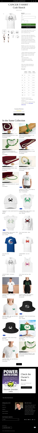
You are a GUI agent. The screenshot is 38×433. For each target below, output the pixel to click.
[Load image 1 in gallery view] (4, 32)
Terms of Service (5, 413)
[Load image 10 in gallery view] (8, 40)
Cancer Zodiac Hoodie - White (24, 232)
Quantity (22, 19)
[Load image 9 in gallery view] (4, 40)
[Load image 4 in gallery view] (17, 32)
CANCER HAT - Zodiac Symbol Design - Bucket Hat (9, 338)
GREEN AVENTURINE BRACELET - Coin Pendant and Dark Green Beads (26, 136)
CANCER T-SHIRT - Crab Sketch (8, 274)
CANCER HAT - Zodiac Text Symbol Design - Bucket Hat (27, 317)
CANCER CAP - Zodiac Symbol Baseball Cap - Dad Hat (10, 211)
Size (22, 15)
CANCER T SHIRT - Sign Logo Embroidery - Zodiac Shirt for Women (10, 317)
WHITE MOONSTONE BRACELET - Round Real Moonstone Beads (10, 136)
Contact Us (4, 407)
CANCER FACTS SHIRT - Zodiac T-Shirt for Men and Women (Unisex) (27, 190)
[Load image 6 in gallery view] (8, 36)
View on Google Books (26, 387)
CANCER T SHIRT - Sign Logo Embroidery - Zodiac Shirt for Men (10, 359)
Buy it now (28, 27)
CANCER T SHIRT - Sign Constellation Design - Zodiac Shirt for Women (26, 295)
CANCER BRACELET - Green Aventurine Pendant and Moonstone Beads (26, 168)
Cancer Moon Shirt (5, 253)
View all (19, 364)
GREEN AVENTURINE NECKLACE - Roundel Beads (10, 184)
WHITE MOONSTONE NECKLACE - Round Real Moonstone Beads (27, 152)
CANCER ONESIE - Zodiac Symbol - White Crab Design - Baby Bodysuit (10, 233)
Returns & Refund (5, 411)
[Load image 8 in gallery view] (17, 36)
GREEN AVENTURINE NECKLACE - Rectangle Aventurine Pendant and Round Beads (9, 152)
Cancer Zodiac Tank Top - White (25, 274)
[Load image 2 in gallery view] (8, 32)
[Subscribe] (18, 419)
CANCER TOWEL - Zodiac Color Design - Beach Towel (26, 338)
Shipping (3, 409)
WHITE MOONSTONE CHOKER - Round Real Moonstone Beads (9, 168)
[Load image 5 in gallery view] (4, 36)
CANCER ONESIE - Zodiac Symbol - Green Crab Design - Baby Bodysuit (27, 211)
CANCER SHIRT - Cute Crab (24, 253)
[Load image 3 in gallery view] (13, 32)
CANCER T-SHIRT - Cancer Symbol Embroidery (8, 295)
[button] (2, 1)
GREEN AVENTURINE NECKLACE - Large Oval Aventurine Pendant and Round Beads (27, 354)
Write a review (19, 114)
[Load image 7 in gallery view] (13, 36)
